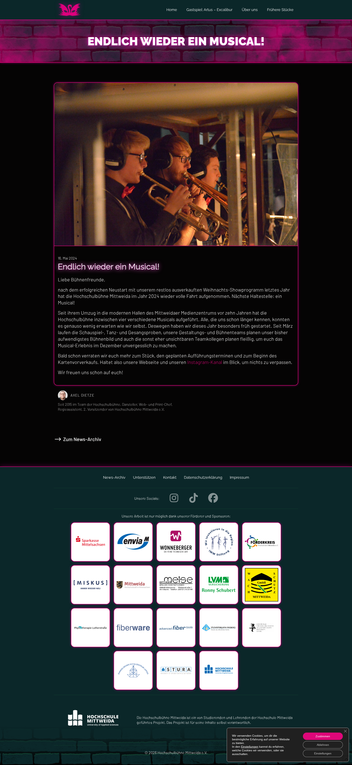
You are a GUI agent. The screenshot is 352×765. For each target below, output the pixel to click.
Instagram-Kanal (204, 362)
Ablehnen (323, 744)
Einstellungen (249, 746)
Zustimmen (323, 736)
